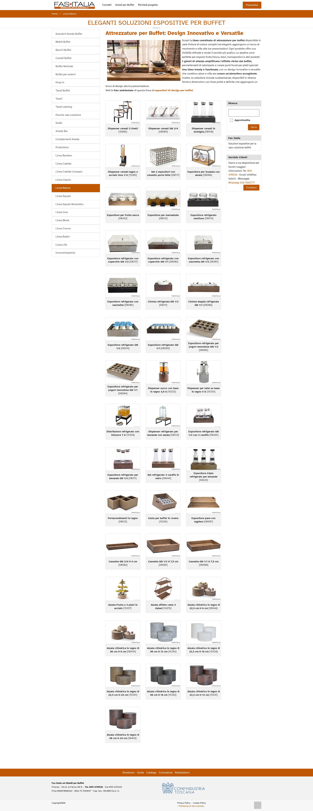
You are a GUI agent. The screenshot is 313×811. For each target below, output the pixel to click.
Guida (140, 772)
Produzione (62, 147)
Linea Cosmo (63, 228)
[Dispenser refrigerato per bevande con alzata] (163, 416)
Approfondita (242, 120)
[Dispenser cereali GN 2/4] (163, 113)
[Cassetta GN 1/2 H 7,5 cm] (163, 546)
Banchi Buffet (63, 50)
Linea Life (61, 244)
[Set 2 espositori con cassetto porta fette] (163, 156)
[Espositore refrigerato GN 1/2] (123, 329)
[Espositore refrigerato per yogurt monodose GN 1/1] (123, 372)
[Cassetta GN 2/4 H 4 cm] (123, 546)
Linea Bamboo (64, 155)
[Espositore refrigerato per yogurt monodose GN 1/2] (203, 329)
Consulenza (165, 772)
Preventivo (252, 5)
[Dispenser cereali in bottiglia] (203, 113)
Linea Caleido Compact (69, 171)
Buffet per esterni (66, 74)
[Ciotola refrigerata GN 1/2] (163, 286)
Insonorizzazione (65, 252)
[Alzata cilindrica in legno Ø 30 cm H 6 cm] (123, 632)
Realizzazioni (182, 772)
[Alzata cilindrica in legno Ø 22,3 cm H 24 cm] (123, 676)
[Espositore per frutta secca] (123, 199)
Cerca (254, 127)
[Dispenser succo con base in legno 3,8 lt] (163, 372)
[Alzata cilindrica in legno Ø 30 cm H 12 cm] (163, 632)
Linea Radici (63, 236)
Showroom (128, 772)
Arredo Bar (62, 131)
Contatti (106, 5)
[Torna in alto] (257, 805)
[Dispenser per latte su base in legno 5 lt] (203, 372)
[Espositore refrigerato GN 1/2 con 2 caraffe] (203, 416)
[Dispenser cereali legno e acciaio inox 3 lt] (123, 156)
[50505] (203, 347)
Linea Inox (62, 212)
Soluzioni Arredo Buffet (69, 34)
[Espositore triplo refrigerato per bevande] (203, 459)
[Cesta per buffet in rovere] (163, 502)
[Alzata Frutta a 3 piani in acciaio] (123, 589)
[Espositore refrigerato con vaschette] (123, 286)
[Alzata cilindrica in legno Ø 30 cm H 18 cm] (163, 676)
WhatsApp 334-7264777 (241, 182)
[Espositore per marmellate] (163, 199)
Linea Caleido (63, 163)
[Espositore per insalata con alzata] (203, 156)
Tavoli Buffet (63, 90)
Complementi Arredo (67, 139)
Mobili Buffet (63, 41)
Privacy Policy (183, 803)
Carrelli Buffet (63, 58)
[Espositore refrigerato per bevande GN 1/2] (123, 459)
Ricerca (232, 103)
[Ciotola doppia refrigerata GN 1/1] (203, 286)
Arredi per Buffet (124, 5)
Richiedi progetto (148, 5)
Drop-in (60, 82)
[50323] (203, 477)
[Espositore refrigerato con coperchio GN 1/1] (163, 243)
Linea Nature (63, 188)
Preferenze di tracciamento (191, 806)
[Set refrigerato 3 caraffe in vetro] (163, 459)
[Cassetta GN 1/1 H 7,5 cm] (203, 546)
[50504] (123, 390)
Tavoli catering (64, 106)
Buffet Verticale (64, 66)
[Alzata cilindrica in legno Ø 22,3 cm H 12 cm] (203, 676)
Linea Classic (63, 179)
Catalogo (151, 772)
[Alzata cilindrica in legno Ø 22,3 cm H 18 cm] (203, 632)
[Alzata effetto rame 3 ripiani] (163, 589)
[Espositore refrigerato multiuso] (203, 199)
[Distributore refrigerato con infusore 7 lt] (123, 416)
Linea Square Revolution (70, 204)
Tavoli (59, 98)
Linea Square (63, 196)
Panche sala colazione (68, 115)
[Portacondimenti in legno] (123, 502)
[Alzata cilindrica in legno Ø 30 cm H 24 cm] (123, 719)
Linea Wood (62, 220)
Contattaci (251, 187)
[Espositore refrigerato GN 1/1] (163, 329)
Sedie (59, 123)
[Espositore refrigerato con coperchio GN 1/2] (123, 243)
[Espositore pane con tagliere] (203, 502)
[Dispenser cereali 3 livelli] (123, 113)
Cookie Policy (199, 803)
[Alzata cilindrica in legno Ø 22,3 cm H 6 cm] (203, 589)
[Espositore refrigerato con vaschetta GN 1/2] (203, 243)
